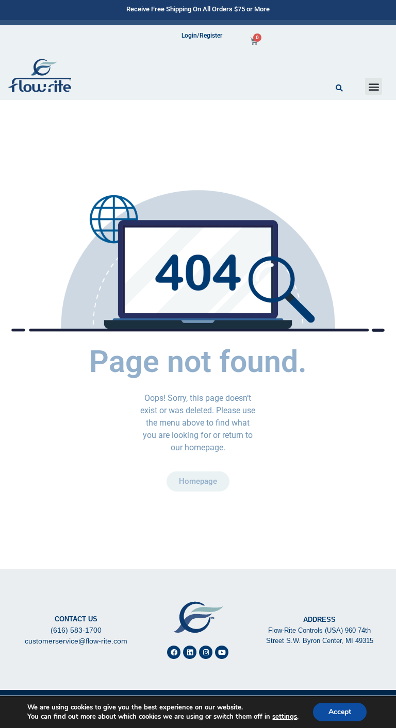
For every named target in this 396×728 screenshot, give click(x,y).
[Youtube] (221, 652)
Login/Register (202, 35)
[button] (373, 86)
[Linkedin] (189, 652)
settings (284, 716)
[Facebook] (173, 652)
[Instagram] (205, 652)
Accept (339, 712)
